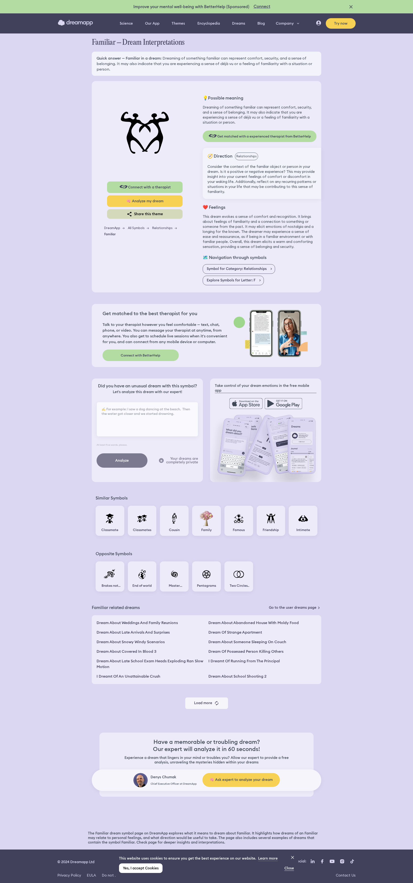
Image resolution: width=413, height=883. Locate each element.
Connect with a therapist (149, 187)
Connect (262, 6)
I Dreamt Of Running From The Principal (244, 661)
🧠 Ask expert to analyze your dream (241, 779)
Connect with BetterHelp (140, 355)
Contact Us (346, 875)
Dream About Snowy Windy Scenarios (131, 641)
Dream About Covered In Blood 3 (126, 651)
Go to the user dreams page (292, 607)
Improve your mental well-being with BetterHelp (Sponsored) (191, 6)
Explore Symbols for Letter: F (231, 280)
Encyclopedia (208, 23)
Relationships (162, 228)
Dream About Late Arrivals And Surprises (133, 632)
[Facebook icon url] (322, 861)
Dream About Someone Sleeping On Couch (247, 641)
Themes (178, 23)
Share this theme (148, 214)
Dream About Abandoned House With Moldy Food (253, 622)
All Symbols (136, 228)
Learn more (268, 858)
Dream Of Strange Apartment (235, 632)
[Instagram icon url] (342, 861)
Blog (261, 23)
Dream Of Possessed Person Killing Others (245, 651)
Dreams (238, 23)
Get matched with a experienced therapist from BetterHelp (264, 136)
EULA (91, 875)
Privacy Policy (69, 875)
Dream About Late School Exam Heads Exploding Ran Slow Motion (150, 663)
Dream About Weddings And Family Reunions (137, 622)
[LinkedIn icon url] (312, 861)
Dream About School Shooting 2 (237, 676)
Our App (152, 23)
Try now (341, 23)
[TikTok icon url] (352, 861)
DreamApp (112, 228)
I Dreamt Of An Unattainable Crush (128, 676)
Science (126, 23)
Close (289, 868)
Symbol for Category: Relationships (237, 268)
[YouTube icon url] (332, 861)
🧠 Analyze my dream (144, 201)
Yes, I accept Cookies (141, 868)
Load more (203, 703)
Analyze (122, 460)
